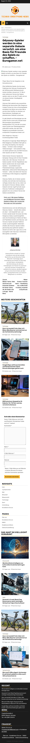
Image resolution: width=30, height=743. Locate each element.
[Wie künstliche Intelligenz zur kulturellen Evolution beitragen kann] (15, 548)
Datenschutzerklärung (8, 527)
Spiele (3, 597)
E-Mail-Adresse (9, 453)
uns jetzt (4, 731)
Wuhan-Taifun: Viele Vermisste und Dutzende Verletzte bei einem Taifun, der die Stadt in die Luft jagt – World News (8, 286)
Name (6, 447)
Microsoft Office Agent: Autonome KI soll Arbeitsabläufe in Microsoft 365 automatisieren (14, 674)
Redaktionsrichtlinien (7, 525)
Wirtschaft (5, 494)
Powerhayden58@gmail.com (10, 729)
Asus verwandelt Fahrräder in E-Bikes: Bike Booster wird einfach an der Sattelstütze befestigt (14, 330)
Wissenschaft (5, 497)
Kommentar (8, 425)
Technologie (5, 37)
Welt (3, 492)
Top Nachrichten (6, 489)
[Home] (3, 23)
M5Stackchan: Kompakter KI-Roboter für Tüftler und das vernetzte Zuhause (12, 403)
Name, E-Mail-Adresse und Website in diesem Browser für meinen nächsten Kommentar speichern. (15, 470)
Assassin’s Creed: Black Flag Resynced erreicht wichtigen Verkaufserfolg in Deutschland (13, 601)
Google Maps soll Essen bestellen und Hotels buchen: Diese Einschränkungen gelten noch (13, 366)
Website (6, 460)
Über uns (4, 517)
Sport (3, 502)
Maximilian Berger (16, 334)
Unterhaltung (5, 505)
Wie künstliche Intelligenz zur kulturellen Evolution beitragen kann (13, 564)
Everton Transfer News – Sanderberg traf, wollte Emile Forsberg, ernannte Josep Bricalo (21, 284)
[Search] (27, 23)
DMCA (3, 522)
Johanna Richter (16, 67)
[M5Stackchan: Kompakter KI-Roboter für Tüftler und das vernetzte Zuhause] (15, 386)
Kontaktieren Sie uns (7, 507)
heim (3, 487)
